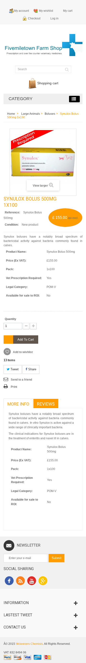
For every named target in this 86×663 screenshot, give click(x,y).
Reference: (12, 212)
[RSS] (20, 581)
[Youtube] (31, 581)
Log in (54, 18)
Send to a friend (21, 379)
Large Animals (30, 113)
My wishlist (46, 10)
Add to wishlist (22, 352)
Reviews (46, 403)
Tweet (14, 369)
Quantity (10, 319)
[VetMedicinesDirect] (43, 47)
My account (21, 10)
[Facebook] (9, 581)
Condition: (12, 224)
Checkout (34, 18)
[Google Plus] (42, 581)
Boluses (50, 113)
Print (14, 387)
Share (31, 369)
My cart (67, 10)
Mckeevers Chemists (29, 644)
